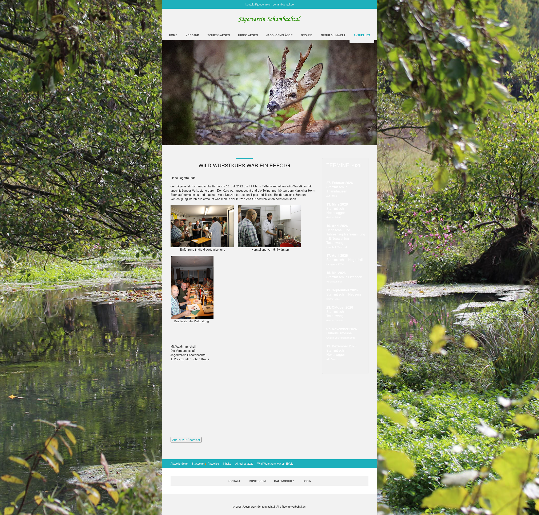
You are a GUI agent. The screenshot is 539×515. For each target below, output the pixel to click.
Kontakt (234, 481)
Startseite (198, 463)
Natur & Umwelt (333, 35)
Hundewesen (248, 35)
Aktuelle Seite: (181, 463)
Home (173, 35)
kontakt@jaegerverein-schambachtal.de (269, 4)
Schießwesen (218, 35)
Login (307, 481)
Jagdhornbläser (279, 35)
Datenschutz (284, 481)
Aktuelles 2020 (244, 463)
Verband (192, 35)
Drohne (306, 35)
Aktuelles (362, 35)
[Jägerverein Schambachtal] (269, 19)
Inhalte (227, 463)
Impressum (257, 481)
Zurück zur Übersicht (186, 440)
